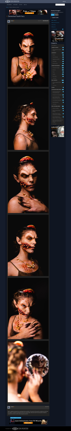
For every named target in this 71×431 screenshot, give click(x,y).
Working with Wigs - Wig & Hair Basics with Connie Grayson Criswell (58, 121)
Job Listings (58, 61)
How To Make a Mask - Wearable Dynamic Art (58, 97)
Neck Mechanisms (58, 102)
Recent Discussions (56, 22)
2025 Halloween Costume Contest (58, 50)
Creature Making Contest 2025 (58, 83)
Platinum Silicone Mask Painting (58, 111)
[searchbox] (60, 5)
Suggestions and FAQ (58, 59)
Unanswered (58, 29)
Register (15, 417)
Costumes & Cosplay (58, 67)
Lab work (58, 69)
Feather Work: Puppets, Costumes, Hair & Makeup (58, 114)
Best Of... (25, 4)
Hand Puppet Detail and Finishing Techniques (58, 92)
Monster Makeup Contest (45, 20)
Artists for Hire (58, 63)
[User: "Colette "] (9, 21)
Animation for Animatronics (58, 94)
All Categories (54, 45)
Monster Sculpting (58, 108)
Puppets (58, 74)
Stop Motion (58, 76)
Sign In (64, 1)
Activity (20, 4)
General (58, 54)
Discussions (9, 4)
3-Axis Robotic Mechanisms (58, 100)
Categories (15, 4)
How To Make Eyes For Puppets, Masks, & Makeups (58, 117)
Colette (12, 20)
